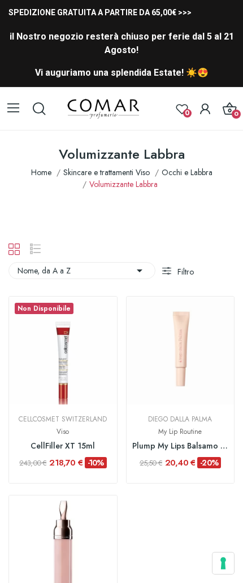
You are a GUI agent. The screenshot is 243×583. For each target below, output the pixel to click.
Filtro (184, 271)
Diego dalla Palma (180, 419)
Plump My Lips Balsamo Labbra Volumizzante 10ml (180, 446)
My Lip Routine (180, 431)
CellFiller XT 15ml (63, 446)
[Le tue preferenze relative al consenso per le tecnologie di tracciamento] (223, 563)
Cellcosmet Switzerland (63, 419)
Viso (63, 431)
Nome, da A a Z (82, 270)
